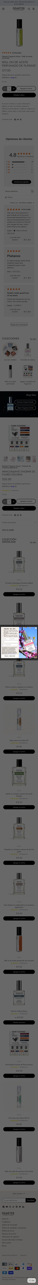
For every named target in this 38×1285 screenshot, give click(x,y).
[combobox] (3, 645)
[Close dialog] (36, 628)
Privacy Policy (10, 653)
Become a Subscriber (10, 656)
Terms (15, 653)
